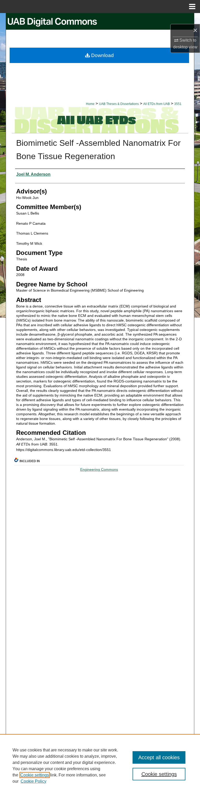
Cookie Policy (33, 781)
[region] (100, 765)
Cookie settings (34, 775)
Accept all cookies (159, 757)
